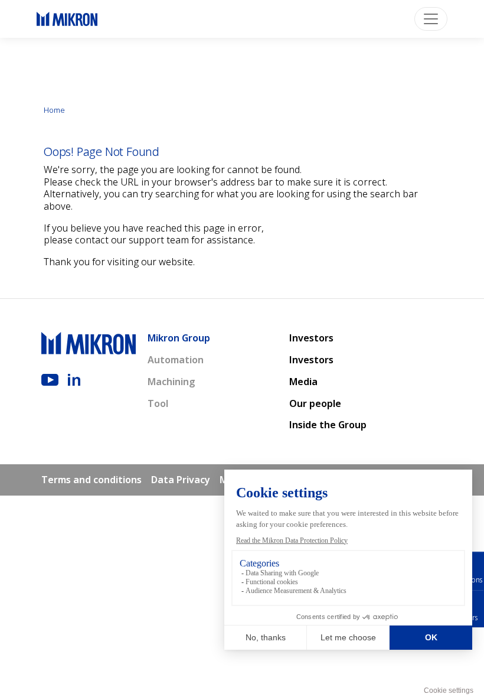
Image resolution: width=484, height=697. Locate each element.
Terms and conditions (91, 479)
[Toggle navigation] (430, 19)
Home (54, 110)
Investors (311, 337)
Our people (315, 403)
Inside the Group (328, 424)
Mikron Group (179, 337)
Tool (158, 403)
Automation (176, 359)
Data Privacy (180, 479)
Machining (171, 381)
